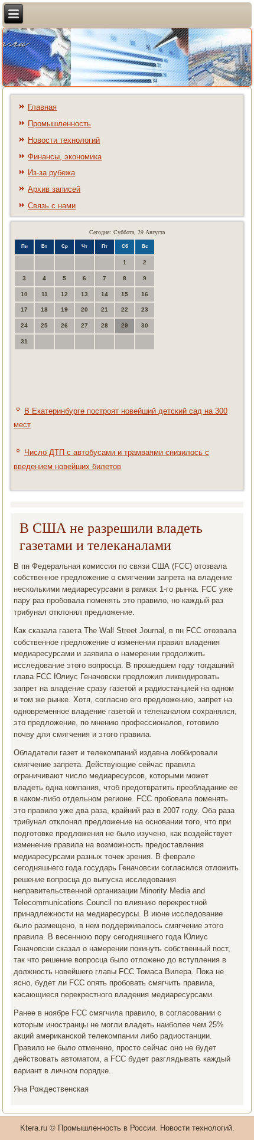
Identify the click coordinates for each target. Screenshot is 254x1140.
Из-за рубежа (51, 172)
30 (144, 325)
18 (44, 309)
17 (24, 309)
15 (124, 294)
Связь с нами (52, 205)
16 (144, 294)
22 (124, 309)
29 (124, 325)
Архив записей (54, 189)
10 (24, 294)
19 (64, 309)
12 (64, 294)
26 (64, 325)
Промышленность (59, 123)
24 (24, 325)
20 (84, 309)
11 (44, 294)
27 (84, 325)
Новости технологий (64, 140)
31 (24, 341)
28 (104, 325)
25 (44, 325)
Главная (42, 107)
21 (104, 309)
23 (144, 309)
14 (104, 294)
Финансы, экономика (65, 156)
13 (84, 294)
